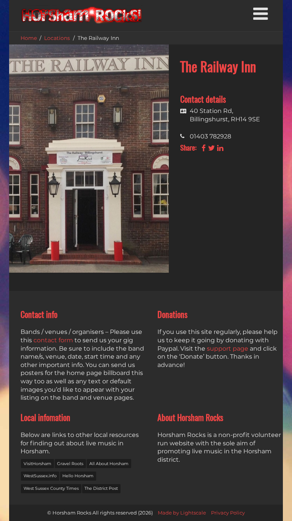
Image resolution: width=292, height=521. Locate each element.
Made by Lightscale (182, 513)
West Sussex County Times (51, 488)
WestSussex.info (40, 475)
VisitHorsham (37, 463)
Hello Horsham (78, 475)
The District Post (101, 488)
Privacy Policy (228, 513)
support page (227, 348)
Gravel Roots (70, 463)
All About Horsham (109, 463)
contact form (53, 340)
